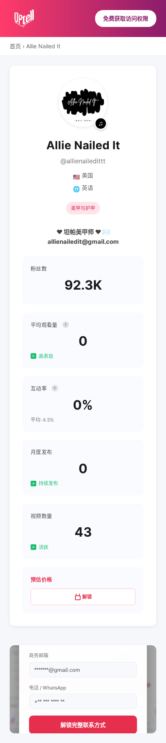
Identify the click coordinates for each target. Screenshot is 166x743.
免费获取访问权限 (125, 18)
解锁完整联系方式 (83, 724)
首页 (15, 46)
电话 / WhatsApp (47, 687)
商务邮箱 (38, 655)
